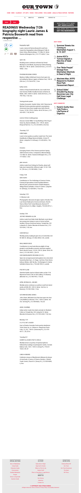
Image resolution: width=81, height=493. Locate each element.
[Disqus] (28, 395)
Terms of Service (36, 487)
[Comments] (6, 49)
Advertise (41, 17)
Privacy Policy (43, 487)
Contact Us (51, 17)
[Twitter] (11, 45)
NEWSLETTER (66, 1)
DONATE (74, 1)
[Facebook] (6, 45)
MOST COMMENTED (59, 103)
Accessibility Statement (53, 487)
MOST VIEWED (58, 42)
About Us (31, 17)
